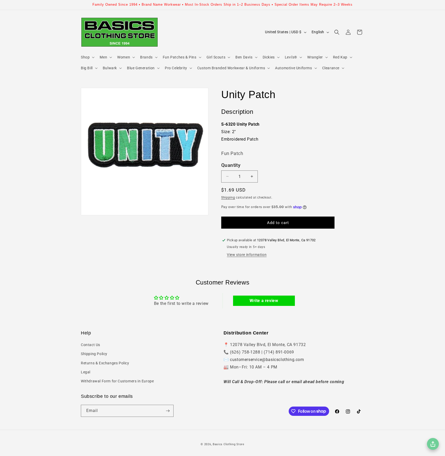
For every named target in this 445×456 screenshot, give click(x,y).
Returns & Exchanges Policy (105, 363)
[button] (87, 57)
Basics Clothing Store (228, 444)
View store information (247, 255)
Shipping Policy (94, 354)
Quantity (231, 165)
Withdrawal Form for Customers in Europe (117, 381)
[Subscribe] (167, 411)
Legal (85, 372)
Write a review (264, 300)
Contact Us (90, 345)
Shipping (228, 197)
